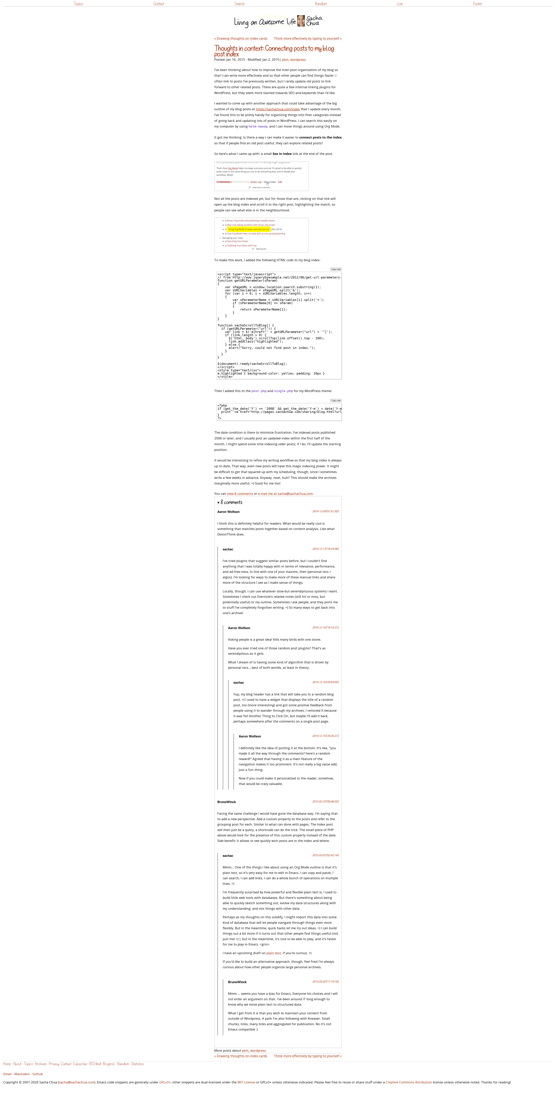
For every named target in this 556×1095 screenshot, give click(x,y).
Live (400, 4)
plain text (273, 953)
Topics (78, 4)
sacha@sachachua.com (76, 1082)
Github (37, 1074)
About (17, 1064)
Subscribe (80, 1064)
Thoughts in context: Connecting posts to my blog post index (274, 51)
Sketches (137, 1064)
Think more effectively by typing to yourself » (308, 38)
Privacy (54, 1064)
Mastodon (22, 1074)
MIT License (246, 1082)
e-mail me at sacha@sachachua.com (285, 493)
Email (7, 1074)
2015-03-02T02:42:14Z (325, 855)
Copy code (336, 269)
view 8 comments (240, 493)
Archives (41, 1064)
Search (240, 4)
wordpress (298, 59)
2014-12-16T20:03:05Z (325, 682)
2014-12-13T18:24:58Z (325, 548)
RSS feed (95, 1064)
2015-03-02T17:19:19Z (325, 981)
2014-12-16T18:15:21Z (325, 627)
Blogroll (109, 1064)
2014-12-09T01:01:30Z (325, 511)
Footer (477, 4)
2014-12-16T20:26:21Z (325, 735)
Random (321, 4)
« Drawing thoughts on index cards (240, 38)
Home (7, 1064)
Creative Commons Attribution (409, 1082)
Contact (158, 4)
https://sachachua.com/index (278, 109)
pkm (285, 59)
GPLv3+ (164, 1082)
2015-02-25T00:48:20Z (325, 801)
